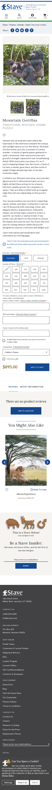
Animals (20, 25)
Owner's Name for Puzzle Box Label (15, 328)
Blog (5, 689)
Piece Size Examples (18, 253)
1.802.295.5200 (10, 614)
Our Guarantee (9, 697)
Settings (8, 782)
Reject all (22, 782)
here (27, 235)
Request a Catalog (11, 725)
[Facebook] (12, 30)
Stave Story (8, 684)
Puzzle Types (8, 644)
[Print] (22, 30)
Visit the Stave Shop (12, 693)
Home (5, 25)
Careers (6, 721)
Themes (12, 25)
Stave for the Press (11, 729)
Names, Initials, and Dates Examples (33, 301)
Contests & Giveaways (13, 674)
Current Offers (9, 665)
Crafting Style (16, 347)
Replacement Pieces (12, 734)
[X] (27, 30)
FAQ (5, 657)
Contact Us (8, 716)
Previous (4, 462)
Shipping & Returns (11, 652)
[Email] (17, 30)
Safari (27, 25)
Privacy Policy (7, 775)
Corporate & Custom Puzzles (16, 648)
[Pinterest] (31, 30)
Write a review (26, 411)
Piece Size (15, 253)
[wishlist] (4, 135)
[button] (19, 16)
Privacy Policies (10, 702)
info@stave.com (10, 618)
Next (47, 462)
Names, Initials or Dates (25, 298)
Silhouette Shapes (20, 314)
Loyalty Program (10, 661)
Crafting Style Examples (21, 347)
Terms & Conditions (12, 706)
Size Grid (20, 264)
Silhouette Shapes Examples (26, 314)
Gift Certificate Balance (13, 670)
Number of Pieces (13, 264)
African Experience (26, 494)
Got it (35, 782)
